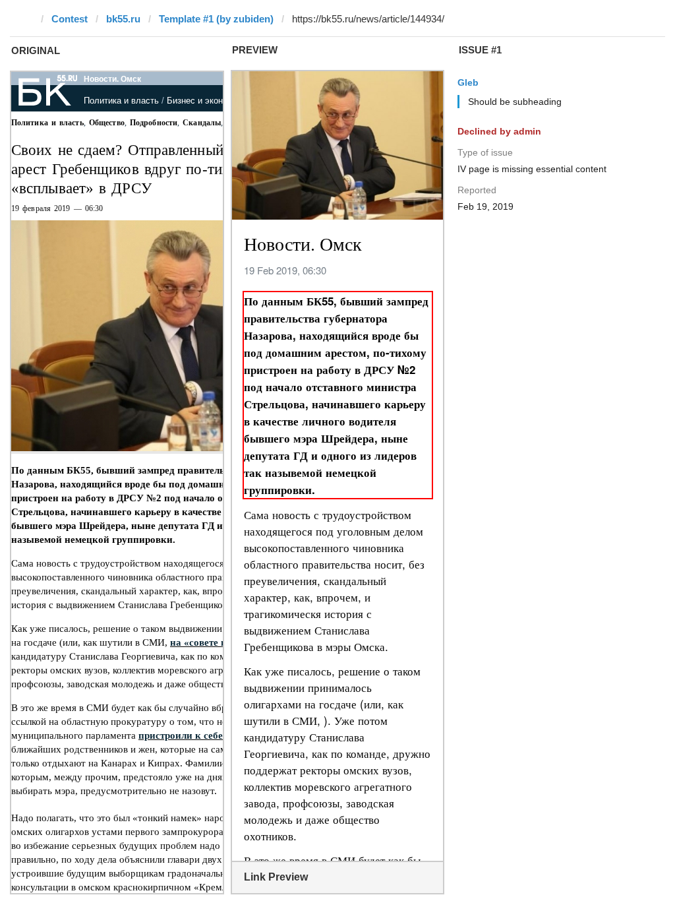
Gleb (468, 82)
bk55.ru (123, 18)
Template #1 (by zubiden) (216, 18)
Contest (69, 18)
